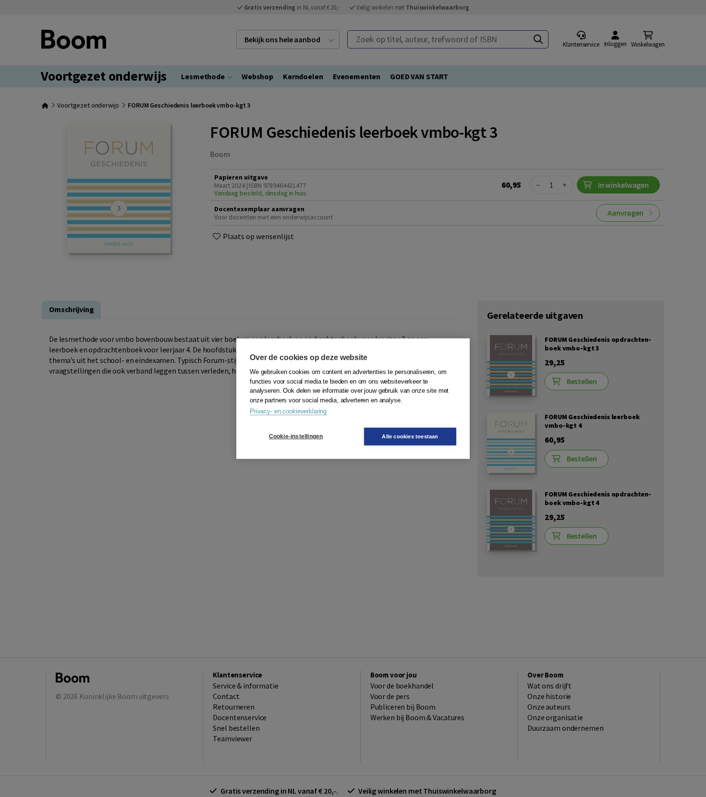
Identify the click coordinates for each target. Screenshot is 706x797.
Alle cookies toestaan (410, 436)
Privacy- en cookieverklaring (288, 411)
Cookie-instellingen (296, 436)
